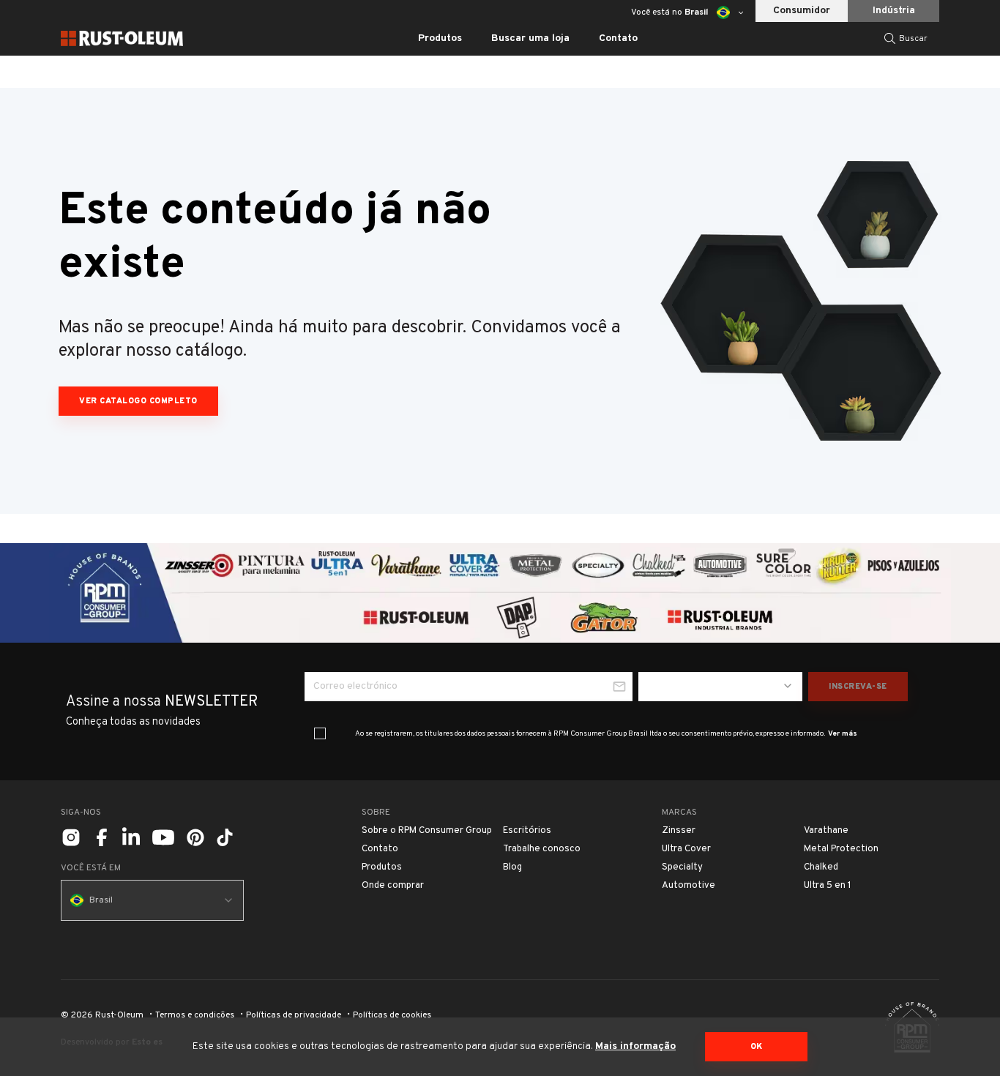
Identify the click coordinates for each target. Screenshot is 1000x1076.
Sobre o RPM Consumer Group (427, 831)
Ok (756, 1047)
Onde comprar (393, 886)
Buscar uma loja (530, 38)
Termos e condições (194, 1015)
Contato (618, 38)
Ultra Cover (686, 849)
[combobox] (720, 686)
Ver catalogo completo (138, 401)
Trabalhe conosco (542, 849)
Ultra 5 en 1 (827, 886)
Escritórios (527, 831)
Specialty (682, 867)
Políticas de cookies (392, 1015)
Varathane (826, 831)
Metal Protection (841, 849)
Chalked (821, 867)
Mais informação (635, 1046)
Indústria (894, 10)
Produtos (382, 867)
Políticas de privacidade (293, 1015)
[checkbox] (320, 733)
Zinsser (678, 831)
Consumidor (801, 10)
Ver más (842, 734)
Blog (512, 867)
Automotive (688, 886)
